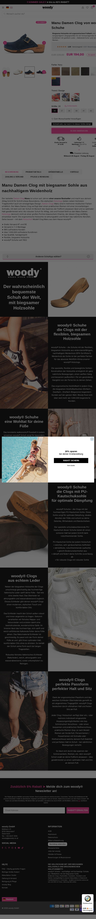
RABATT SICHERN (71, 460)
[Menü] (92, 895)
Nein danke (71, 465)
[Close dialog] (91, 438)
